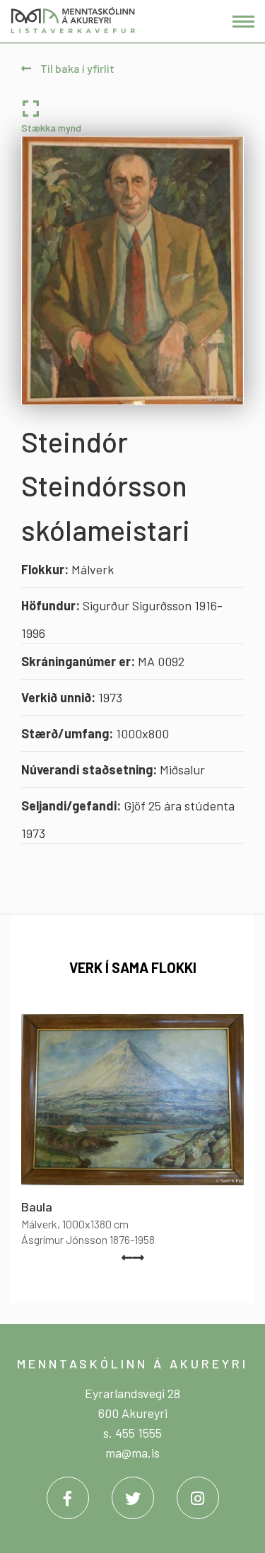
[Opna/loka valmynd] (243, 21)
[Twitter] (133, 1498)
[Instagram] (198, 1498)
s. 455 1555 (132, 1433)
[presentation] (127, 1257)
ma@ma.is (132, 1452)
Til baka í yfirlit (76, 68)
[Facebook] (68, 1498)
